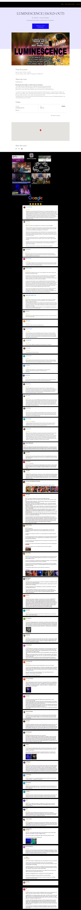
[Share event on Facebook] (16, 148)
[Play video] (21, 167)
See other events (40, 27)
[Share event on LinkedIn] (21, 148)
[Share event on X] (19, 148)
